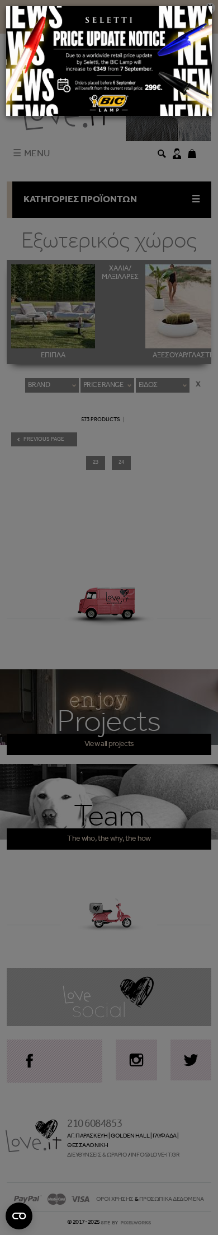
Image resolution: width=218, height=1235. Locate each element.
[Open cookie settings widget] (19, 1216)
